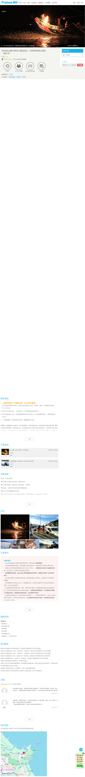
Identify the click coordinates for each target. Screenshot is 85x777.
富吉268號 (12, 77)
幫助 (74, 2)
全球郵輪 (47, 2)
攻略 (28, 2)
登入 (82, 2)
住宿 (24, 2)
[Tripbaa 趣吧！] (9, 3)
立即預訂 (69, 65)
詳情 (11, 455)
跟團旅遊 (40, 2)
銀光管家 (54, 2)
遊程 (20, 2)
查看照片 (4, 11)
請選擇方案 (66, 50)
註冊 (78, 2)
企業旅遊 (34, 2)
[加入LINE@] (80, 760)
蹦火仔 (19, 77)
